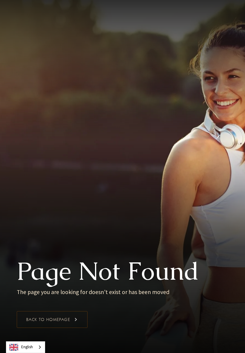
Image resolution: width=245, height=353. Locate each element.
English (27, 346)
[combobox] (25, 347)
